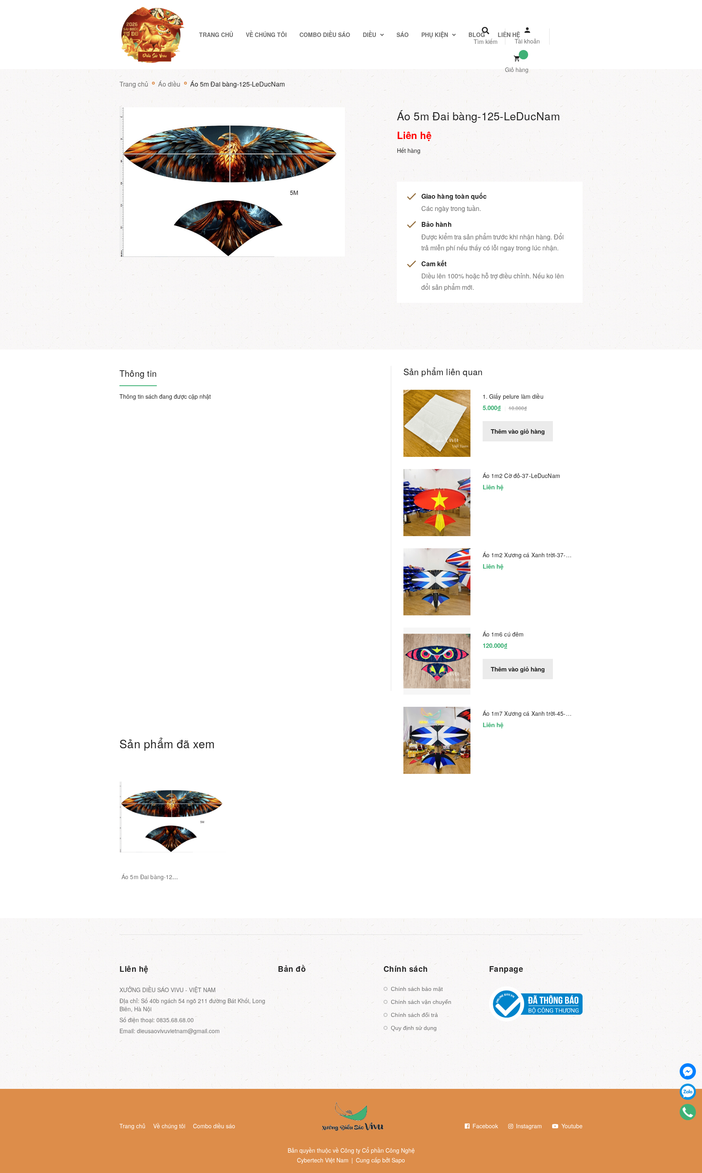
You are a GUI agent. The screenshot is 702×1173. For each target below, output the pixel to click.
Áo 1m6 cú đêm (503, 634)
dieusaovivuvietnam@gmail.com (178, 1031)
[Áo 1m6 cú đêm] (436, 660)
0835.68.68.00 (175, 1020)
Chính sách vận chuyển (421, 1002)
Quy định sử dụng (414, 1028)
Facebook (484, 1126)
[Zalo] (688, 1092)
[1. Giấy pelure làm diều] (436, 422)
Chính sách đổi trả (414, 1015)
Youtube (571, 1126)
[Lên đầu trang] (585, 1153)
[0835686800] (688, 1112)
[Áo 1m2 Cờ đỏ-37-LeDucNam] (436, 501)
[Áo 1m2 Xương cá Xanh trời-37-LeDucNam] (436, 581)
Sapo (398, 1160)
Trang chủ (132, 1126)
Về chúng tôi (169, 1126)
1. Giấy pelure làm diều (513, 396)
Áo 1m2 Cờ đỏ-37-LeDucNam (521, 475)
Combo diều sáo (214, 1126)
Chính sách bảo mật (417, 989)
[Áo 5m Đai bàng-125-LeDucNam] (172, 817)
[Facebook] (688, 1071)
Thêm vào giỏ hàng (518, 431)
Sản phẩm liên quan (443, 371)
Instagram (528, 1126)
